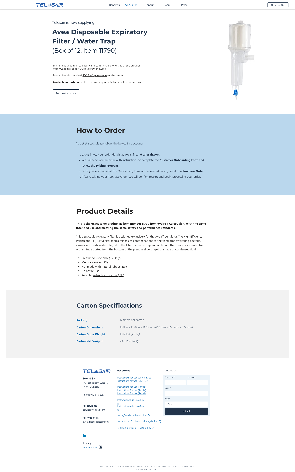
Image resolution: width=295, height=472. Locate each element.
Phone (167, 398)
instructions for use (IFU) (108, 275)
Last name (191, 377)
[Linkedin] (84, 435)
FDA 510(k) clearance (95, 75)
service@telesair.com (94, 410)
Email (168, 388)
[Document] (100, 447)
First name (170, 377)
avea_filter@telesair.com (142, 154)
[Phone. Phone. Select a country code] (169, 404)
